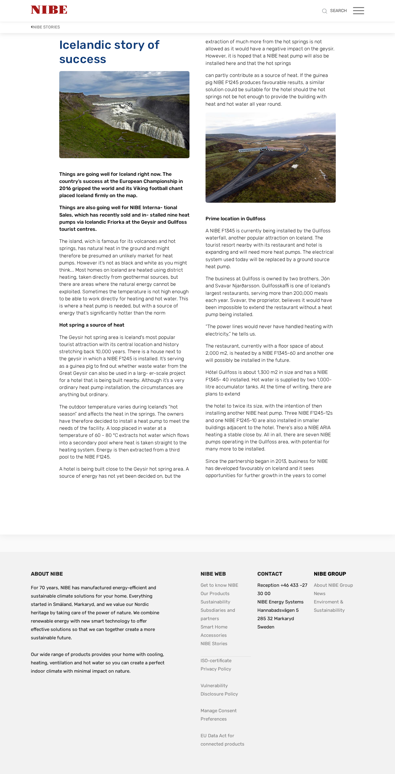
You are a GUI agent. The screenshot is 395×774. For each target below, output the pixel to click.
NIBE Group (330, 574)
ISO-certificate (216, 660)
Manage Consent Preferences (219, 715)
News (320, 593)
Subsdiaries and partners (218, 614)
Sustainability (215, 602)
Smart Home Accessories (215, 631)
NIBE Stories (46, 27)
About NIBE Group (333, 585)
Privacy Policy (216, 669)
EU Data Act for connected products (222, 740)
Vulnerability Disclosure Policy (226, 690)
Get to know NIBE (219, 585)
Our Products (215, 593)
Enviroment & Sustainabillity (329, 606)
